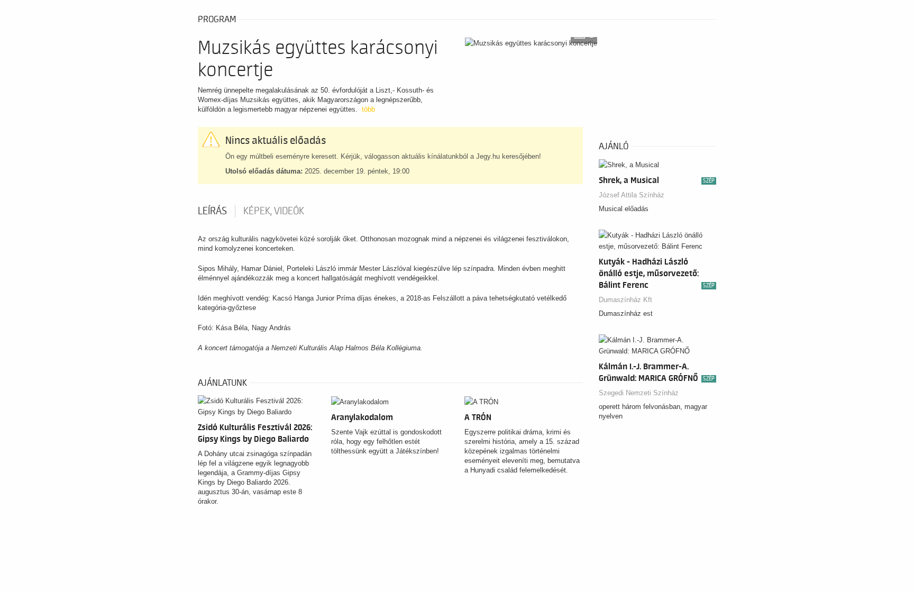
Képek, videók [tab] (273, 211)
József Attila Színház (631, 195)
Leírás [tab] (212, 211)
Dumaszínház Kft (625, 300)
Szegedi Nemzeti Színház (639, 393)
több (368, 109)
